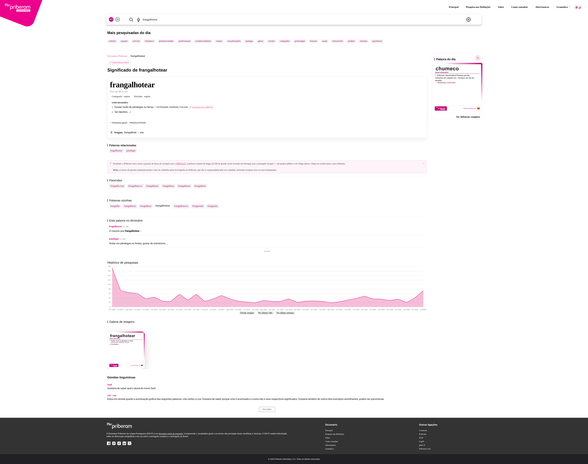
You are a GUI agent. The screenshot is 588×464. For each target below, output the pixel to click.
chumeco (149, 41)
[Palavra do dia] (478, 58)
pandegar (131, 150)
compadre (285, 41)
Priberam (422, 434)
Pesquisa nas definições (334, 434)
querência (377, 41)
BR (117, 19)
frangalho (115, 206)
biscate (313, 41)
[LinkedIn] (124, 445)
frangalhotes (152, 186)
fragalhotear (116, 150)
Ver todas (267, 409)
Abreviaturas (542, 7)
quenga (249, 41)
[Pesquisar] (131, 19)
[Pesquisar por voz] (138, 19)
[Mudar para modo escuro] (578, 7)
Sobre (501, 7)
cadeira (112, 41)
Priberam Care (425, 449)
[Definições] (468, 19)
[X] (129, 445)
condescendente (203, 41)
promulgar (300, 41)
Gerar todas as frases (120, 62)
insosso (363, 41)
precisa (136, 41)
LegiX (421, 441)
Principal (453, 7)
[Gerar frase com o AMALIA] (130, 112)
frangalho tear (117, 186)
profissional (184, 41)
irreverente (337, 41)
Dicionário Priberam (117, 56)
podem (351, 41)
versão (271, 41)
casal (324, 41)
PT (111, 19)
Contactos (423, 430)
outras (219, 41)
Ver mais (267, 251)
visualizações (233, 41)
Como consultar (519, 7)
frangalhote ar (135, 186)
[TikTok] (119, 445)
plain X (422, 445)
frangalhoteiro (181, 206)
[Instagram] (114, 445)
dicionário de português (171, 433)
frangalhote (200, 186)
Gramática (562, 7)
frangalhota (168, 186)
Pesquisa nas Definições (478, 7)
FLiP (421, 438)
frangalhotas (184, 186)
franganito (212, 206)
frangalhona (130, 206)
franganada (197, 206)
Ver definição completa (468, 117)
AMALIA (181, 163)
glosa (260, 41)
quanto (124, 41)
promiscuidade (166, 41)
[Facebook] (108, 445)
